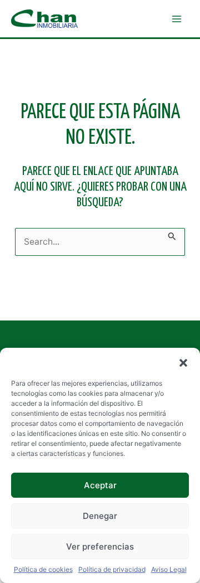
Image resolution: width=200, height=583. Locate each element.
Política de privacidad (112, 569)
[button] (183, 361)
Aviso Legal (169, 569)
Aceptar (100, 485)
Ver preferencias (100, 546)
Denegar (100, 516)
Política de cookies (43, 569)
